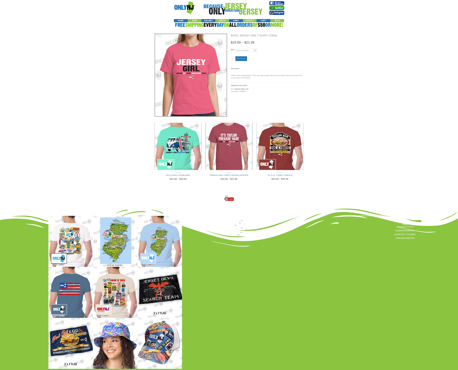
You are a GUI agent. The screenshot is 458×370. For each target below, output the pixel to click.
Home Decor (235, 227)
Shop (194, 20)
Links (236, 20)
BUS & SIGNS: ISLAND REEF (178, 175)
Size (232, 49)
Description (235, 68)
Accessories (235, 220)
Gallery (208, 20)
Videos (222, 20)
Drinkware (234, 223)
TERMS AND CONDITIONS (405, 238)
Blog (277, 20)
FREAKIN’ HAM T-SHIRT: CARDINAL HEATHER (229, 175)
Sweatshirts (235, 232)
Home (180, 20)
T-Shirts (242, 91)
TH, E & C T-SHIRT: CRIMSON (280, 175)
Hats (232, 225)
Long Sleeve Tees (237, 230)
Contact (249, 20)
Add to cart (241, 58)
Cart (263, 20)
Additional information (239, 85)
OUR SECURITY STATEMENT (405, 234)
